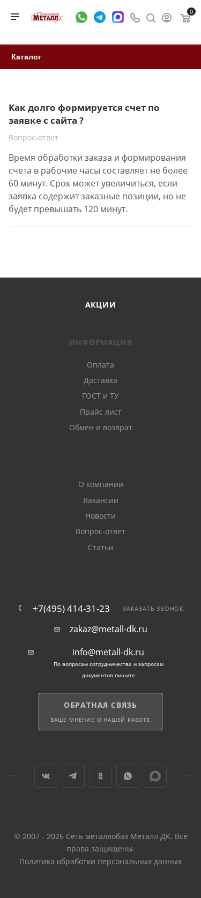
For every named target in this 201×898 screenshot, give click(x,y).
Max (155, 776)
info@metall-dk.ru (108, 652)
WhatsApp (127, 776)
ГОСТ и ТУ (100, 396)
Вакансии (100, 500)
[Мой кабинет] (167, 17)
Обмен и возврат (100, 427)
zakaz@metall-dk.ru (108, 629)
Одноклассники (100, 776)
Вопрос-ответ (100, 531)
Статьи (101, 547)
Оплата (100, 365)
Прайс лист (101, 412)
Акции (100, 305)
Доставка (100, 380)
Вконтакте (45, 776)
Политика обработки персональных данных (100, 861)
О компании (100, 484)
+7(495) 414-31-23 (71, 608)
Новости (100, 516)
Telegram (73, 776)
